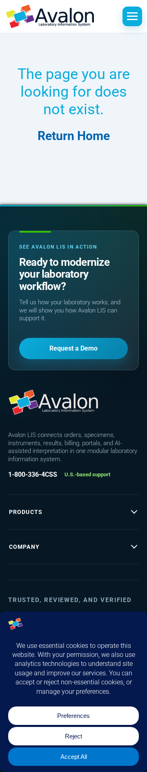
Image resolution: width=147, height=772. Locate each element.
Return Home (74, 136)
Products (25, 512)
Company (24, 546)
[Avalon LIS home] (53, 402)
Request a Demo (73, 348)
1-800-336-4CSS (32, 474)
